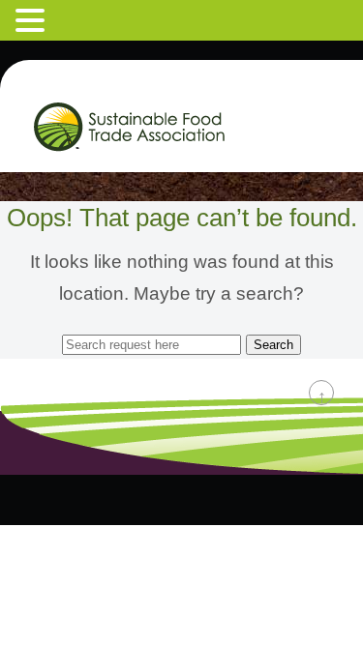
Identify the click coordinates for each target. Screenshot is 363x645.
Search (273, 344)
